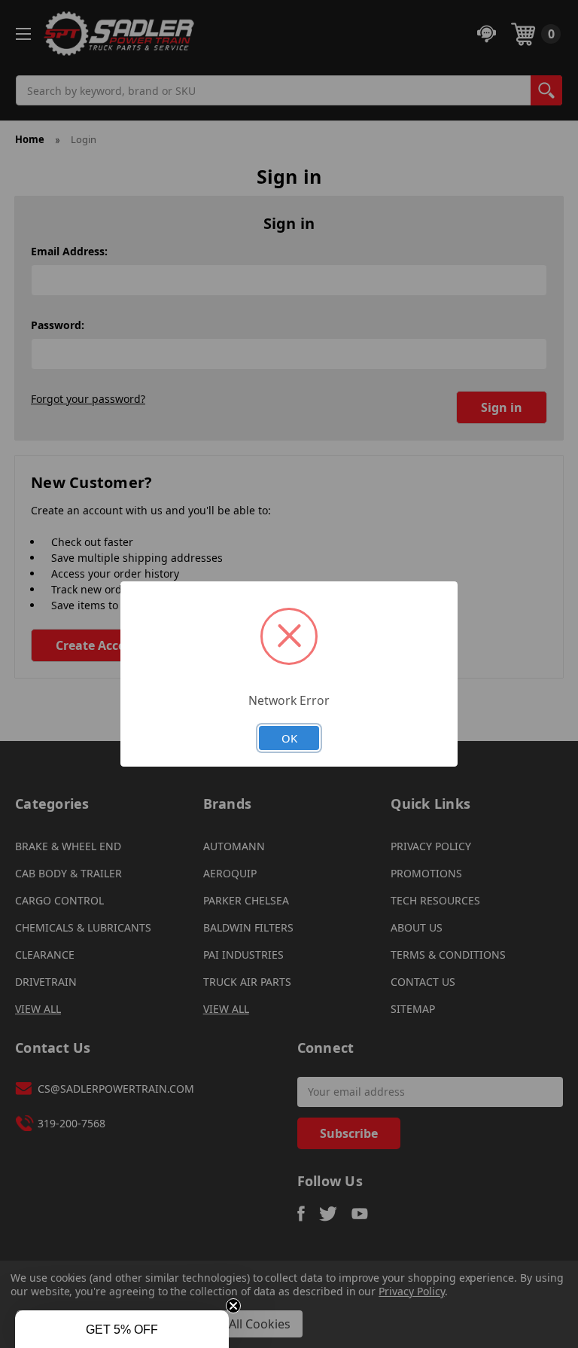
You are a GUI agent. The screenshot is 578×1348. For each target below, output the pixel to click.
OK (289, 738)
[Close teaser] (233, 1305)
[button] (122, 1329)
